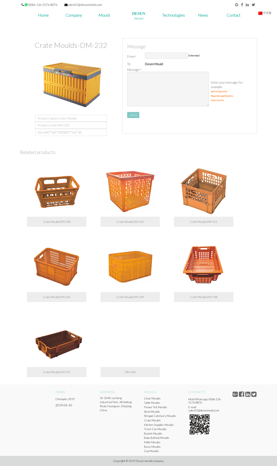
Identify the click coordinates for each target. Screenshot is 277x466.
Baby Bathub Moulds (156, 437)
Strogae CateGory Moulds (160, 416)
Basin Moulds (152, 446)
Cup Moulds (151, 451)
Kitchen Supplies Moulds (159, 424)
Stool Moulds (152, 411)
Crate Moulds (152, 420)
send (133, 115)
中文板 (267, 12)
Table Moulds (152, 402)
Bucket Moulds (153, 433)
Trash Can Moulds (155, 429)
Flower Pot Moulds (155, 407)
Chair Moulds (152, 398)
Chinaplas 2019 (65, 399)
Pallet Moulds (152, 442)
